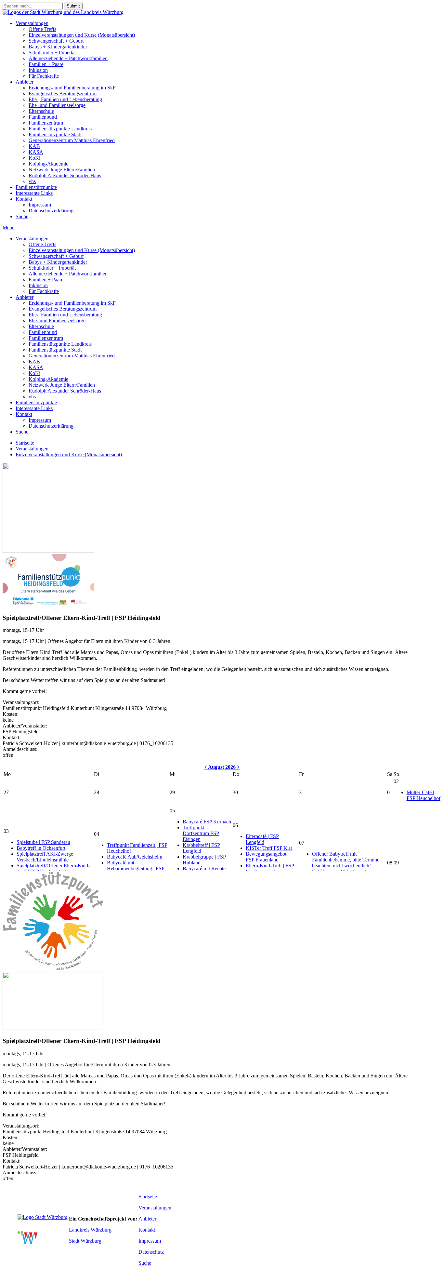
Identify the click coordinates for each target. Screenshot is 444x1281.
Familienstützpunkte (36, 187)
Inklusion (38, 70)
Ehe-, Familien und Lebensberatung (65, 99)
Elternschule (41, 111)
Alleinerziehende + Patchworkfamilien (68, 58)
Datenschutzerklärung (51, 210)
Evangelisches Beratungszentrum (63, 93)
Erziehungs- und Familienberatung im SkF (72, 87)
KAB (34, 146)
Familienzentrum (46, 123)
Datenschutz (151, 1252)
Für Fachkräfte (44, 76)
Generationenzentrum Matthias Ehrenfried (72, 140)
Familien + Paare (46, 64)
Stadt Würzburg (85, 1241)
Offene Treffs (42, 29)
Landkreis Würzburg (90, 1230)
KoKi (34, 158)
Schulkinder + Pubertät (52, 52)
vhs (32, 181)
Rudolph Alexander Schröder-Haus (65, 175)
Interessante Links (34, 193)
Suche (22, 216)
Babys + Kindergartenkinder (58, 46)
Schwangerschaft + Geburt (56, 41)
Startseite (25, 443)
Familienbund (43, 117)
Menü (9, 227)
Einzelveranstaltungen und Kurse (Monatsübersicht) (82, 35)
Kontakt (24, 199)
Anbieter (24, 82)
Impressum (40, 204)
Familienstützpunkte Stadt (55, 134)
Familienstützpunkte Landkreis (60, 128)
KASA (36, 152)
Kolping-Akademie (48, 164)
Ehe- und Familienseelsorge (57, 105)
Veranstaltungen (32, 23)
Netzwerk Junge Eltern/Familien (62, 169)
